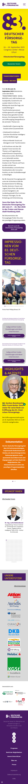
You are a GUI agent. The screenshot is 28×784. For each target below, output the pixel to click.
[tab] (6, 306)
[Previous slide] (3, 404)
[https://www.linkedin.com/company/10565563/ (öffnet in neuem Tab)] (14, 737)
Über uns (14, 760)
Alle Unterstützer (20, 586)
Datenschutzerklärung (14, 774)
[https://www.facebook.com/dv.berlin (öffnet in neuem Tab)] (14, 734)
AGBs (14, 778)
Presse (14, 764)
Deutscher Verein (14, 64)
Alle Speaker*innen (8, 499)
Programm (14, 748)
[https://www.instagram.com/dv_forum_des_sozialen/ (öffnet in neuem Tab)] (14, 741)
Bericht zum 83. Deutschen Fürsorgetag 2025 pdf (14, 228)
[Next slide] (24, 404)
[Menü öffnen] (24, 4)
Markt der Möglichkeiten (14, 752)
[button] (2, 782)
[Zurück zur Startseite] (10, 4)
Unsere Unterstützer (14, 756)
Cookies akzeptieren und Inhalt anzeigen (14, 336)
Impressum (14, 770)
